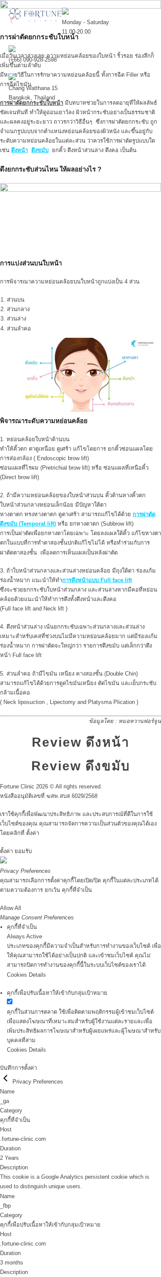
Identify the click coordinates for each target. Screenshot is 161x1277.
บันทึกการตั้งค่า (18, 1068)
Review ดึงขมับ (80, 766)
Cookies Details (26, 975)
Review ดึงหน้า (81, 742)
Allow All (10, 908)
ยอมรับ (23, 851)
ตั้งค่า (32, 833)
